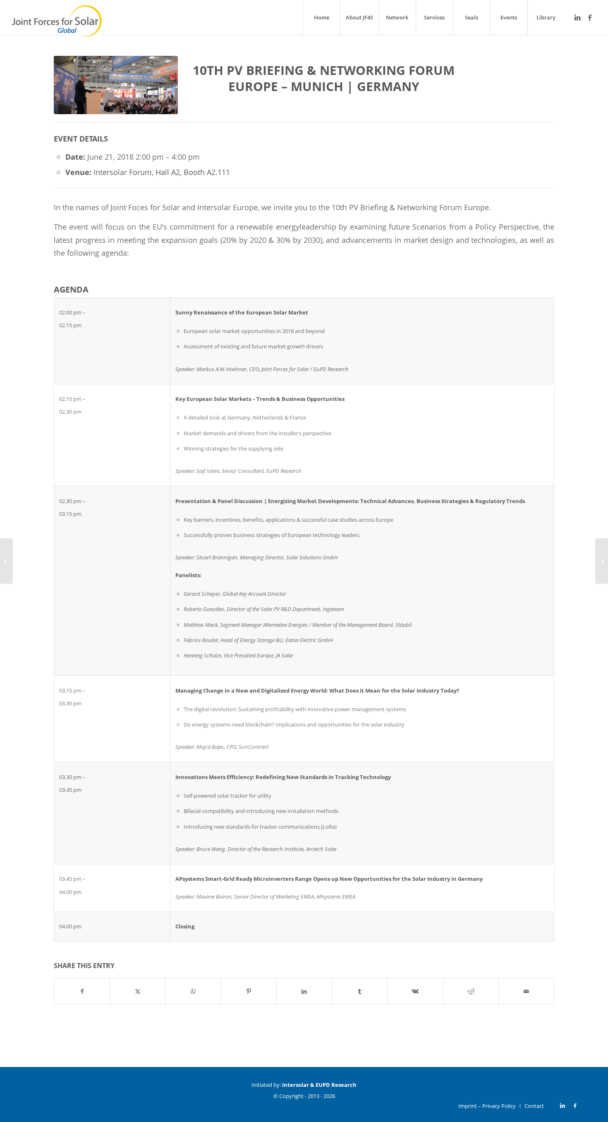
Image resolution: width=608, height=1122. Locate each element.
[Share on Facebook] (82, 991)
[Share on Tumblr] (359, 991)
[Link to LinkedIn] (577, 17)
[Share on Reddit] (470, 991)
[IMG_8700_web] (116, 87)
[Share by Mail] (526, 991)
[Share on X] (137, 991)
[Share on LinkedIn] (304, 991)
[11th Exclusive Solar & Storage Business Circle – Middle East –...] (601, 561)
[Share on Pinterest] (248, 991)
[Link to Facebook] (590, 17)
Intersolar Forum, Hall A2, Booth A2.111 (161, 172)
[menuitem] (321, 17)
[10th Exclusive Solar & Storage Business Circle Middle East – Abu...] (6, 561)
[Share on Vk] (415, 991)
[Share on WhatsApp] (192, 991)
